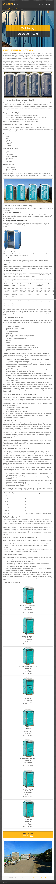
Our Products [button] (6, 882)
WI (16, 9)
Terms (34, 878)
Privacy (31, 878)
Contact (42, 878)
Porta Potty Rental (11, 9)
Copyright (38, 878)
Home (4, 9)
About (46, 878)
